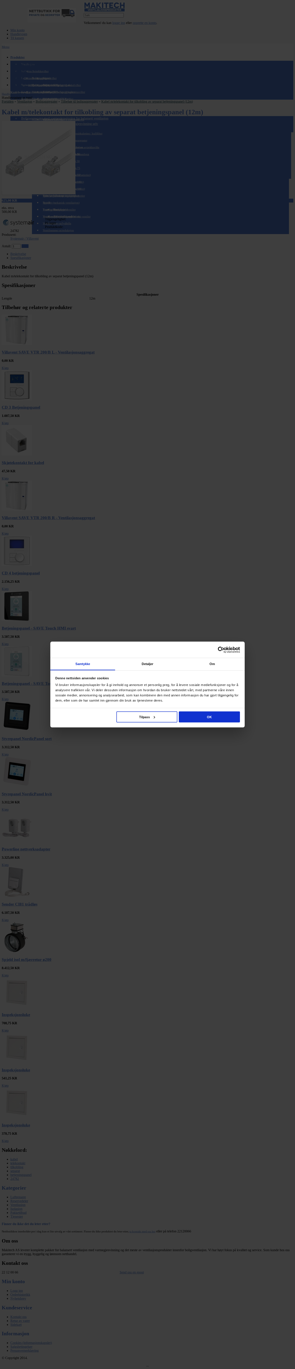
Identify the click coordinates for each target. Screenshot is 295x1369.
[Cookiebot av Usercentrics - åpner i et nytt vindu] (221, 649)
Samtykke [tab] (82, 664)
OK (209, 717)
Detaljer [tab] (148, 664)
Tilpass (144, 717)
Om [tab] (212, 664)
